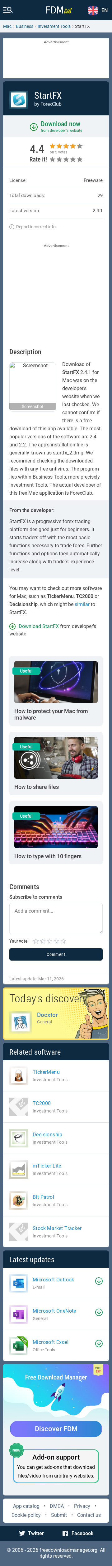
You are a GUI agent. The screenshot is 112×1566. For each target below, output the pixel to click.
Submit (59, 1515)
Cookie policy (26, 1515)
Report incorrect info (36, 226)
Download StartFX (39, 626)
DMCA (57, 1506)
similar (82, 604)
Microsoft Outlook (53, 1280)
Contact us (89, 1515)
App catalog (26, 1506)
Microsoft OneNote (54, 1311)
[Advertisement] (56, 59)
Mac (7, 26)
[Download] (99, 1281)
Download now (60, 124)
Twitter (36, 1533)
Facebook (82, 1533)
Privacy (82, 1506)
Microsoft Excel (50, 1342)
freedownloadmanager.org (68, 1550)
